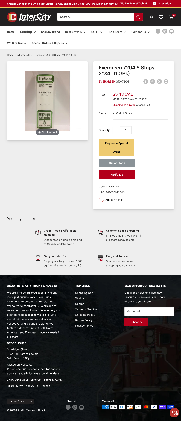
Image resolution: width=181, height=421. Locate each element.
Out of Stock (117, 163)
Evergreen (107, 81)
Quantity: (104, 130)
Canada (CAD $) (18, 401)
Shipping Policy (85, 314)
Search (79, 303)
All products (23, 55)
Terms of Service (86, 309)
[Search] (138, 17)
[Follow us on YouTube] (171, 31)
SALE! (94, 32)
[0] (171, 17)
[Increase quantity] (135, 130)
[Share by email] (166, 81)
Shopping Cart (84, 293)
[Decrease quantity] (116, 130)
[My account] (151, 17)
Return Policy (83, 320)
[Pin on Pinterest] (152, 81)
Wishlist (80, 298)
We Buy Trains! (17, 43)
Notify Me (117, 174)
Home (11, 32)
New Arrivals (73, 32)
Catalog (26, 32)
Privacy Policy (84, 325)
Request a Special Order (116, 147)
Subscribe (164, 3)
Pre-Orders (115, 32)
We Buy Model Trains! (133, 3)
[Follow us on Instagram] (164, 31)
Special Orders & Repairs (48, 43)
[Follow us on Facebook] (158, 31)
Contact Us (138, 32)
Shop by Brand (50, 32)
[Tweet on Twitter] (159, 81)
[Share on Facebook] (145, 81)
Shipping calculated (124, 104)
